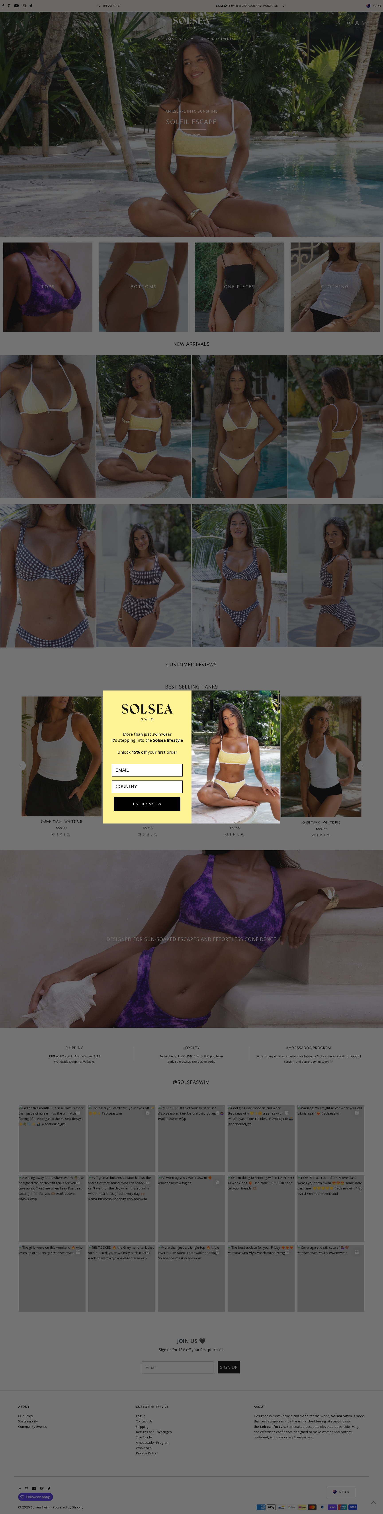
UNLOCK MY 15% (147, 804)
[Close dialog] (274, 695)
